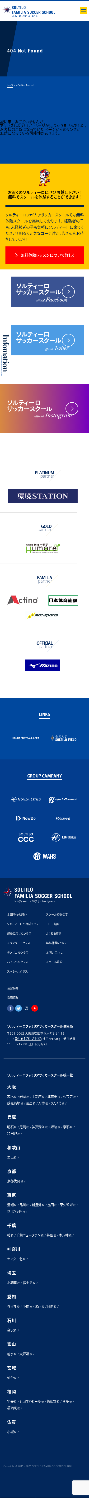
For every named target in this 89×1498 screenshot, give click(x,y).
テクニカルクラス (17, 952)
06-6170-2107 (28, 1039)
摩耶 (67, 1127)
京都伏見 (15, 1181)
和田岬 (13, 1133)
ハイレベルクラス (17, 962)
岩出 (11, 1157)
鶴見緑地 (15, 1103)
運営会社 (12, 988)
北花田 (53, 1096)
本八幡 (65, 1235)
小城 (11, 1431)
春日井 (13, 1306)
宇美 (11, 1401)
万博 (42, 1103)
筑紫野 (53, 1401)
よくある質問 (53, 933)
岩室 (24, 1096)
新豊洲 (38, 1204)
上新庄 (38, 1096)
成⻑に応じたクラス (19, 933)
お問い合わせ (54, 952)
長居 (30, 1103)
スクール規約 (54, 962)
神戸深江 (40, 1127)
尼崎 (24, 1127)
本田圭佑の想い (17, 914)
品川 (24, 1204)
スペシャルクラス (17, 971)
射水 (11, 1354)
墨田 (52, 1204)
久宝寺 (69, 1096)
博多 (66, 1401)
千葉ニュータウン (29, 1235)
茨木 (11, 1096)
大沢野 (25, 1354)
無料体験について (57, 943)
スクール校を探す (56, 914)
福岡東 (13, 1408)
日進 (51, 1306)
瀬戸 (39, 1306)
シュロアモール (31, 1401)
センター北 (16, 1259)
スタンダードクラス (18, 943)
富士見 (29, 1282)
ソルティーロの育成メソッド (24, 924)
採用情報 (12, 997)
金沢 (11, 1330)
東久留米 (68, 1204)
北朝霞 (13, 1282)
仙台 (11, 1377)
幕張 (51, 1235)
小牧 (27, 1306)
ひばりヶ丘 (16, 1211)
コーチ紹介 (53, 924)
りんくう (57, 1103)
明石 (11, 1127)
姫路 (55, 1127)
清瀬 (11, 1204)
